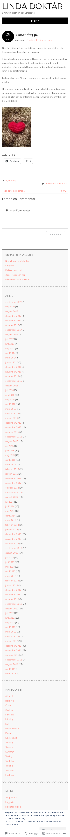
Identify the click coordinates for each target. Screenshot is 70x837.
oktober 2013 (12, 543)
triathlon (9, 775)
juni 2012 (9, 617)
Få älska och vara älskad (17, 279)
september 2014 (13, 492)
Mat (7, 724)
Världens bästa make (13, 190)
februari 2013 (12, 580)
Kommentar (56, 234)
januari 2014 (11, 529)
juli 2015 (9, 446)
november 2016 (13, 371)
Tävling (8, 756)
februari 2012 (12, 636)
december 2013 (13, 534)
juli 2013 (9, 557)
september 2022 (13, 302)
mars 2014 (10, 520)
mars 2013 (10, 576)
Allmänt (9, 696)
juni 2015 (9, 450)
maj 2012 (10, 622)
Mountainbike (12, 728)
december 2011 (13, 645)
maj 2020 (10, 306)
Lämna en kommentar (56, 183)
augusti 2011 (11, 664)
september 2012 (13, 604)
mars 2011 (10, 673)
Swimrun (9, 747)
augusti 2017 (11, 334)
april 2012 (10, 627)
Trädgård (9, 761)
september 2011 (13, 659)
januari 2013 (11, 585)
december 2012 (13, 590)
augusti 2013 (11, 553)
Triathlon (9, 770)
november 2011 (13, 650)
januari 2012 (11, 641)
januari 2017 (11, 362)
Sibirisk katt (11, 738)
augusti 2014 (11, 497)
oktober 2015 (12, 432)
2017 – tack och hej (15, 275)
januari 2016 (11, 418)
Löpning (12, 180)
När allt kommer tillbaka (17, 261)
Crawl (8, 705)
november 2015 (13, 427)
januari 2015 (11, 473)
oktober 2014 (12, 487)
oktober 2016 (12, 376)
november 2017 (13, 320)
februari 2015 (12, 469)
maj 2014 (10, 511)
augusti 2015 (11, 441)
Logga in (9, 802)
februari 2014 (12, 525)
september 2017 (13, 330)
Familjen (31, 40)
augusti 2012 (11, 608)
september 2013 (13, 548)
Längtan (9, 265)
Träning (39, 40)
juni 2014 (9, 506)
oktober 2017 (12, 325)
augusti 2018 (11, 311)
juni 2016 (9, 395)
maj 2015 (10, 455)
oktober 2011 (12, 655)
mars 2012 (10, 631)
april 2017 (10, 353)
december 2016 (13, 367)
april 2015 (10, 460)
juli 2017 (9, 339)
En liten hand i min (14, 270)
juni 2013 (9, 562)
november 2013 (13, 539)
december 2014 (13, 478)
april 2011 (10, 669)
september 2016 (13, 381)
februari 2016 (12, 413)
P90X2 (64, 190)
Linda (49, 40)
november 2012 (13, 594)
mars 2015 (10, 464)
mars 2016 (10, 409)
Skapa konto (11, 797)
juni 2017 (9, 343)
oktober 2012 (12, 599)
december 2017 (13, 316)
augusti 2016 (11, 385)
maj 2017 (10, 348)
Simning (9, 742)
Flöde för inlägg (13, 806)
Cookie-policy (11, 824)
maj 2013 (10, 566)
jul (6, 180)
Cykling (9, 710)
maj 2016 (10, 399)
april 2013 (10, 571)
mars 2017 (10, 357)
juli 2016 (9, 390)
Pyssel (8, 733)
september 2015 (13, 436)
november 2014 (13, 483)
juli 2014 (9, 501)
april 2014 (10, 515)
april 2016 (10, 404)
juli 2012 (9, 613)
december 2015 (13, 422)
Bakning (9, 700)
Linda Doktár (32, 6)
